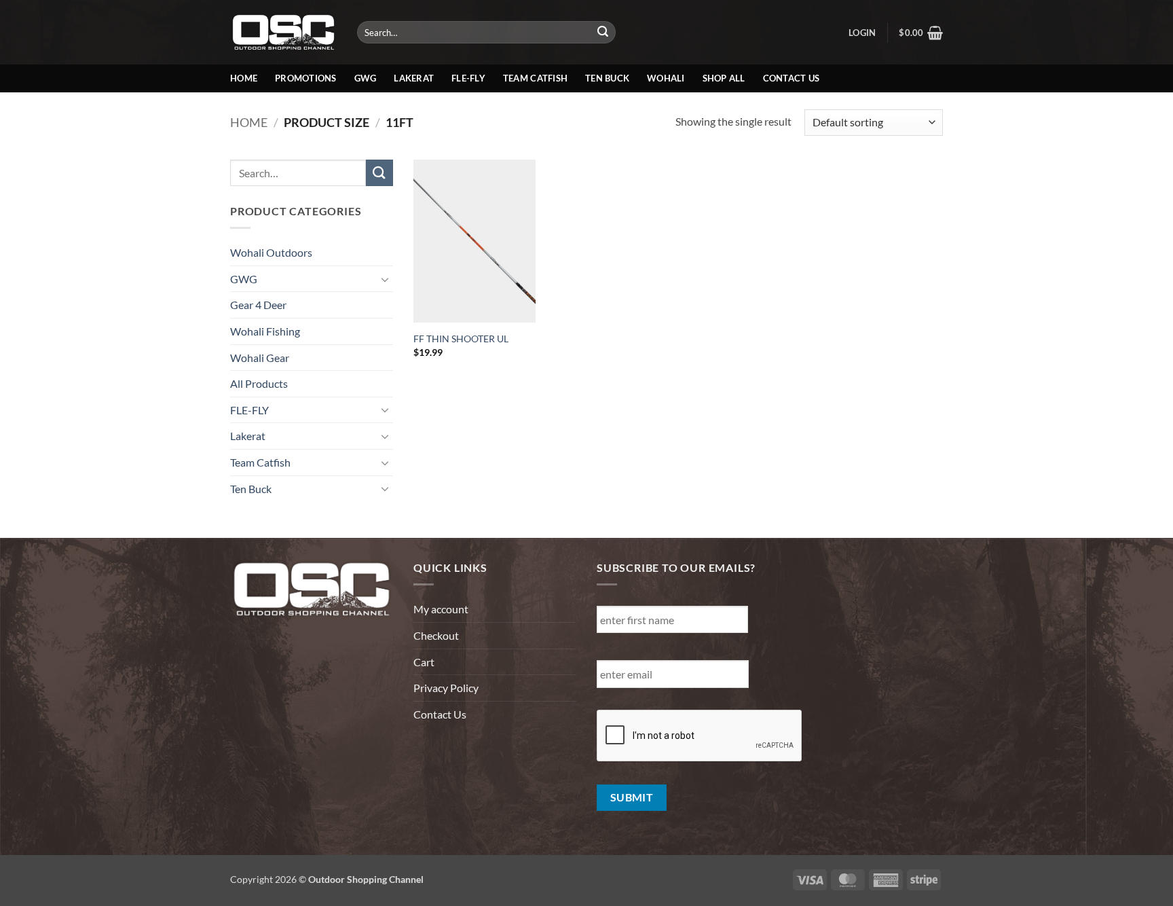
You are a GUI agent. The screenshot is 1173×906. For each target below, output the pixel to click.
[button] (862, 32)
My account (440, 608)
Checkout (436, 635)
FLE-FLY (249, 409)
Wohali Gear (259, 357)
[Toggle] (385, 279)
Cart (423, 661)
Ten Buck (607, 78)
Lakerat (414, 78)
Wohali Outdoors (271, 252)
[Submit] (603, 32)
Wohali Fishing (265, 331)
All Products (259, 383)
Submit (632, 797)
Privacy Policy (446, 687)
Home (243, 78)
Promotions (306, 78)
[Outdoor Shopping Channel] (283, 32)
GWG (365, 78)
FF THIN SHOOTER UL (460, 338)
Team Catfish (535, 78)
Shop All (724, 78)
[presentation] (700, 736)
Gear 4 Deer (258, 304)
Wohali (666, 78)
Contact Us (791, 78)
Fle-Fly (468, 78)
